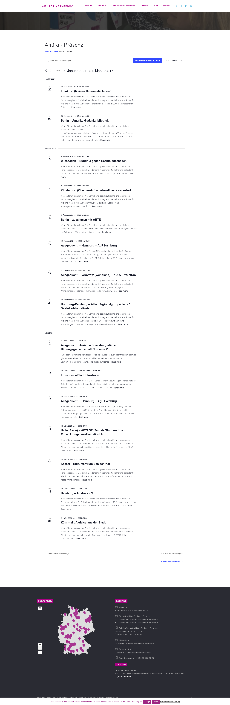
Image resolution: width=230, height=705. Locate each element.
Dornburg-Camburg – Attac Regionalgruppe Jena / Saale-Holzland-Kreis (95, 306)
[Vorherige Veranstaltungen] (46, 70)
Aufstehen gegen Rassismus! (57, 6)
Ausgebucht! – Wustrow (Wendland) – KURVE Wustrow (98, 275)
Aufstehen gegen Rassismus (49, 697)
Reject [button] (156, 702)
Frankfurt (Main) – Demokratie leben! (86, 91)
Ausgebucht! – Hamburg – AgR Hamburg (89, 245)
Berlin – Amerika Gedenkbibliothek (85, 120)
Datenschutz (113, 697)
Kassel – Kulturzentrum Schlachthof (85, 464)
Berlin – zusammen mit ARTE (81, 219)
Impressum (102, 697)
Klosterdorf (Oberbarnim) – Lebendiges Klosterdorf (96, 190)
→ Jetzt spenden (123, 676)
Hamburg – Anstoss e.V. (77, 493)
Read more (76, 107)
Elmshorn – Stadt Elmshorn (80, 375)
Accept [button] (147, 702)
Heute (58, 71)
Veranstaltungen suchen (147, 60)
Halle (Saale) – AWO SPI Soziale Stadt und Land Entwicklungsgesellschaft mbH (93, 432)
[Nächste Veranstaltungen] (50, 70)
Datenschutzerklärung (170, 701)
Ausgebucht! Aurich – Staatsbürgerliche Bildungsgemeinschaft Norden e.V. (88, 347)
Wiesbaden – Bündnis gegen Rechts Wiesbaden (94, 161)
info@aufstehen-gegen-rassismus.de (79, 697)
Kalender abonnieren (169, 561)
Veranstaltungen (51, 51)
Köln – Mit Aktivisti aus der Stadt (83, 522)
